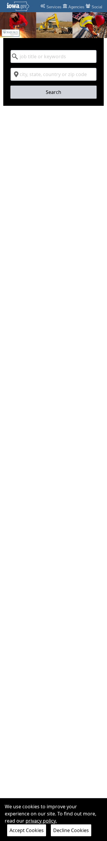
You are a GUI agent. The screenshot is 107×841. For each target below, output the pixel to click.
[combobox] (53, 56)
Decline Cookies (71, 830)
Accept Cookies (27, 830)
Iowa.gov (21, 6)
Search (53, 92)
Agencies (75, 7)
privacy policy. (41, 821)
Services (53, 7)
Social (96, 7)
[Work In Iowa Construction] (53, 25)
